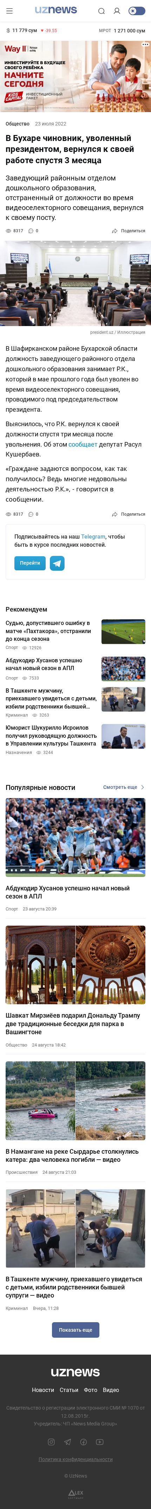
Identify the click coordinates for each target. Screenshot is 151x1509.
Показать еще (75, 1330)
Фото (90, 1390)
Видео (111, 1390)
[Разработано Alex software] (75, 1494)
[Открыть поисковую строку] (101, 11)
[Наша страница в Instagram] (51, 1442)
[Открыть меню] (9, 11)
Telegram (93, 536)
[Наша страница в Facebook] (83, 1442)
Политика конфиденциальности (76, 1459)
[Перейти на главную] (56, 10)
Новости (43, 1390)
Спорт (12, 909)
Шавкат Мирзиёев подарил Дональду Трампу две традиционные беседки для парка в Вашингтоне (73, 1024)
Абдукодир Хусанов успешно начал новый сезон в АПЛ (68, 892)
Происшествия (22, 1172)
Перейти (30, 563)
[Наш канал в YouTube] (100, 1442)
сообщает (83, 444)
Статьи (69, 1390)
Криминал (17, 1308)
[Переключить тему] (137, 11)
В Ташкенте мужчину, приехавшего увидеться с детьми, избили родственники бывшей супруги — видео (74, 1287)
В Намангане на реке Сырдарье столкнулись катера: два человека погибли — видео (72, 1155)
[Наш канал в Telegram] (67, 1442)
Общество (17, 124)
